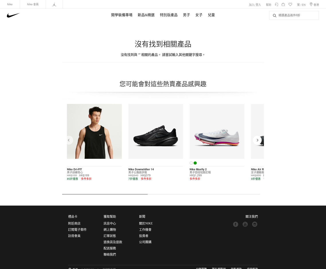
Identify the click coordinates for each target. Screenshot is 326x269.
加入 (251, 4)
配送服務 (110, 248)
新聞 (142, 216)
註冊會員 (74, 236)
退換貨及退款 (113, 242)
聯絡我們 (110, 254)
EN (304, 4)
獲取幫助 (110, 216)
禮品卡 (72, 216)
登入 (258, 4)
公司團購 (145, 242)
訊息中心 (110, 223)
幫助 (268, 4)
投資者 (143, 236)
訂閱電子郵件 (77, 229)
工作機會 (145, 229)
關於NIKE (146, 223)
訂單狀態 (110, 236)
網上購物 (110, 229)
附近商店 (74, 223)
